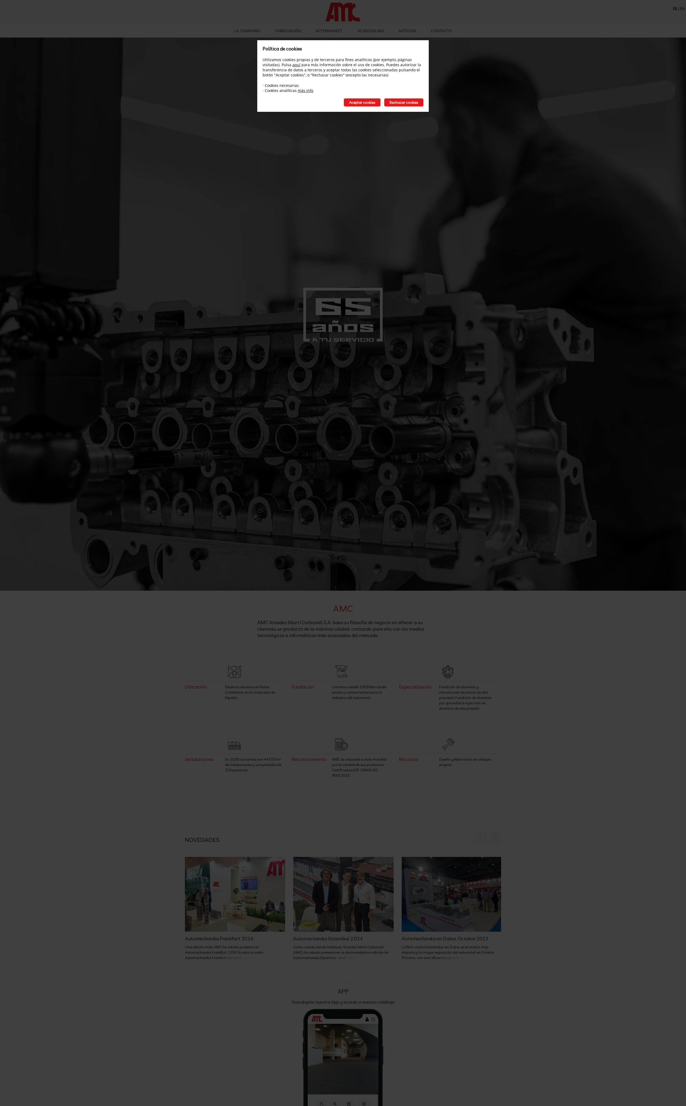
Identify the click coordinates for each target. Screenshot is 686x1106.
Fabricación (288, 30)
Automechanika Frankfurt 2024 (219, 938)
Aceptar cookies (362, 102)
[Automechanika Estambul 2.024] (343, 894)
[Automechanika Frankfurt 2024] (235, 894)
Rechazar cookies (404, 102)
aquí (296, 64)
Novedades (202, 840)
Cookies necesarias (282, 85)
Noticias (407, 30)
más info (305, 90)
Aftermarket (329, 30)
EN (682, 8)
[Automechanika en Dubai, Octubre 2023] (452, 894)
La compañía (247, 30)
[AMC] (343, 13)
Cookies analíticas (281, 90)
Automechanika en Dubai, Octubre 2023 (445, 938)
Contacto (441, 30)
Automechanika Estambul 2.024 (328, 938)
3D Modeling (370, 30)
